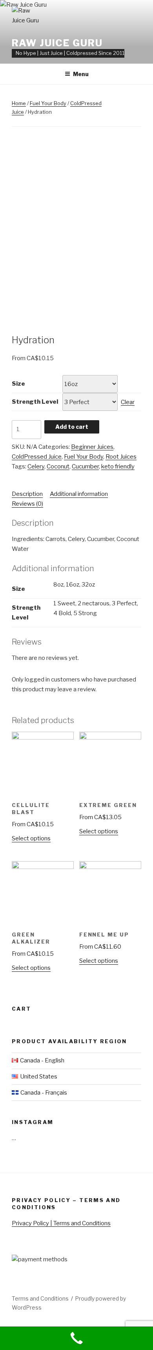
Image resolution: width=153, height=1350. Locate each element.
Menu (81, 74)
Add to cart (71, 426)
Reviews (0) (27, 503)
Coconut (58, 466)
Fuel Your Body (48, 103)
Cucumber (85, 466)
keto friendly (118, 466)
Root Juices (121, 456)
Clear (128, 402)
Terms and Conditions (40, 1298)
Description (27, 493)
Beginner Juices (92, 446)
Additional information (79, 493)
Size (18, 383)
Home (19, 103)
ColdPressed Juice (37, 456)
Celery (35, 466)
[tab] (27, 494)
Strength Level (35, 401)
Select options (31, 838)
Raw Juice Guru (57, 43)
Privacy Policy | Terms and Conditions (61, 1223)
